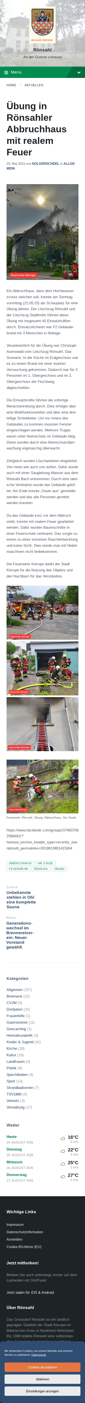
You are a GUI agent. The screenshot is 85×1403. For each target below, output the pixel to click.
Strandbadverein (20, 1088)
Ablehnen (42, 1379)
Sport (11, 1081)
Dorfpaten (14, 1009)
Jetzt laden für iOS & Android (30, 1292)
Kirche (12, 1048)
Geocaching (16, 1029)
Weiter (11, 917)
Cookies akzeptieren (42, 1367)
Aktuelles (34, 85)
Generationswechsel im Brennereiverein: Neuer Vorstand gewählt (20, 935)
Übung (59, 869)
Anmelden (14, 1239)
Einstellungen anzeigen (42, 1391)
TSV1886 (14, 1094)
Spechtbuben (17, 1075)
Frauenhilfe (16, 1016)
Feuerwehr (18, 869)
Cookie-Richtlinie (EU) (24, 1247)
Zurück (12, 887)
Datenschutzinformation (25, 1232)
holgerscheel (45, 163)
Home (11, 85)
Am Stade (45, 863)
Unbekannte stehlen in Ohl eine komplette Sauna (21, 899)
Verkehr (13, 1101)
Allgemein (14, 990)
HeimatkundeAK (20, 1035)
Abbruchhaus (20, 863)
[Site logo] (42, 42)
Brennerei (14, 996)
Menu (16, 72)
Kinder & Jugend (20, 1042)
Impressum (15, 1224)
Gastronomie (17, 1022)
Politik (12, 1068)
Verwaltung (15, 1107)
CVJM (12, 1003)
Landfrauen (16, 1062)
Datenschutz (38, 1354)
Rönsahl (42, 49)
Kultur (11, 1055)
